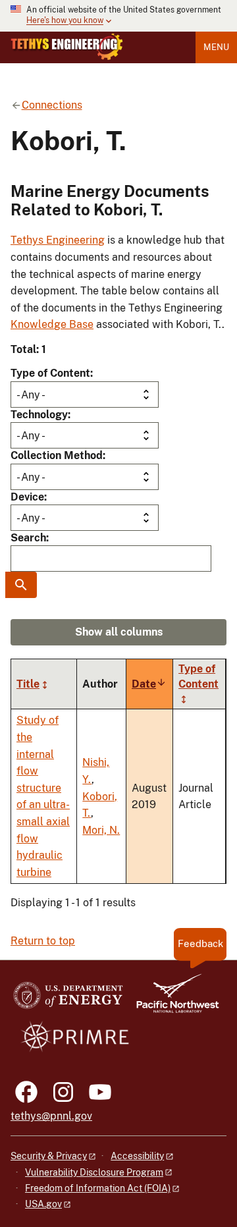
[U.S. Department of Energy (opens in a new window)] (68, 999)
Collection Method (57, 455)
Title (28, 684)
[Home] (67, 47)
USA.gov (43, 1204)
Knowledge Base (52, 324)
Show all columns (119, 632)
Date (149, 684)
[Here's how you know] (118, 16)
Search (28, 538)
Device (27, 497)
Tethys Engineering (58, 240)
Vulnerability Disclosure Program (94, 1172)
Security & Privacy (49, 1156)
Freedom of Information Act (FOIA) (98, 1188)
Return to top (43, 941)
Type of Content (50, 373)
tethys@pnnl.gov (51, 1116)
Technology (39, 414)
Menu (216, 47)
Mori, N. (101, 830)
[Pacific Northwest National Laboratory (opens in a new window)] (172, 999)
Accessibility (137, 1156)
